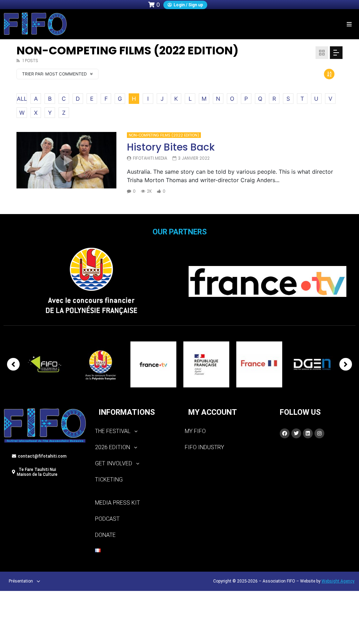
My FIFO (195, 431)
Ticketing (109, 479)
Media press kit (117, 502)
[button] (349, 24)
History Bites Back (171, 147)
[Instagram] (319, 433)
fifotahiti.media (150, 158)
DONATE (105, 535)
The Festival (112, 431)
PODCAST (107, 518)
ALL (22, 98)
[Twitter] (296, 433)
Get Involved (113, 463)
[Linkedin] (308, 433)
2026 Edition (112, 447)
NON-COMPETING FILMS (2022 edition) (164, 135)
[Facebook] (285, 433)
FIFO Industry (204, 447)
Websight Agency (337, 581)
